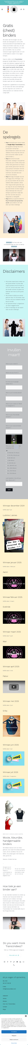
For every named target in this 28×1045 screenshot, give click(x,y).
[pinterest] (11, 962)
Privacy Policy (14, 1043)
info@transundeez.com (9, 989)
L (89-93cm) (10, 460)
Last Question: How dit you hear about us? (13, 479)
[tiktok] (14, 962)
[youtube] (17, 962)
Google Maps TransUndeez (15, 144)
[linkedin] (20, 962)
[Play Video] (14, 255)
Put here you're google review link (12, 382)
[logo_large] (14, 6)
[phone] (14, 965)
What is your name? (12, 363)
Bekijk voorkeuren (14, 1039)
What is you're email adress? (14, 393)
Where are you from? (12, 372)
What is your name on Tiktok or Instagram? (14, 404)
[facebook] (7, 962)
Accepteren (14, 1031)
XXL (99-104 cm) (11, 465)
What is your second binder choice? (13, 426)
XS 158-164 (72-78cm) (13, 452)
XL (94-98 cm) (11, 463)
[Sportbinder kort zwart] (19, 808)
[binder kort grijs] (8, 800)
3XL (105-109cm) (11, 468)
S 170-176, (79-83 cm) (13, 455)
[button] (26, 1016)
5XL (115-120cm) (11, 473)
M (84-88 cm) (11, 458)
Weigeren (14, 1035)
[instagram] (4, 962)
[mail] (23, 962)
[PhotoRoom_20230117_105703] (8, 816)
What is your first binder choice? (12, 415)
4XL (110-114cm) (11, 470)
